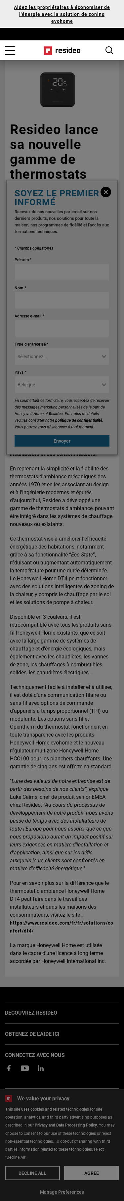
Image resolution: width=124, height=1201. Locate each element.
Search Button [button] (109, 50)
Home (62, 51)
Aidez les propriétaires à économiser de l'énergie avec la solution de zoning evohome (62, 14)
